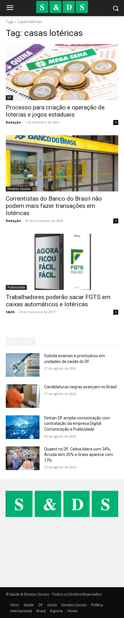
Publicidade (16, 287)
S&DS (10, 312)
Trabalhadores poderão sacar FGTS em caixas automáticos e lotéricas (58, 301)
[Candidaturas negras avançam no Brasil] (23, 396)
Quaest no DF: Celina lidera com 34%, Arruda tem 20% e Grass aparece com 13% (78, 455)
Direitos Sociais (19, 189)
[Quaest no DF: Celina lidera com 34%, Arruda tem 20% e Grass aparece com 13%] (23, 458)
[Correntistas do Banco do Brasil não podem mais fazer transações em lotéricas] (62, 163)
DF (9, 98)
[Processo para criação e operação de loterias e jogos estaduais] (62, 72)
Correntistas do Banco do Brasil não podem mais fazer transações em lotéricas (54, 205)
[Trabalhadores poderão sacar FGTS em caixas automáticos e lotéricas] (62, 262)
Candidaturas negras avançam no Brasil (80, 387)
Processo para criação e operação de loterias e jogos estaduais (55, 111)
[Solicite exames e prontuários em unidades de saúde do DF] (23, 365)
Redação (13, 122)
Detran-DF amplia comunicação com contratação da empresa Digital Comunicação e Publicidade (77, 423)
